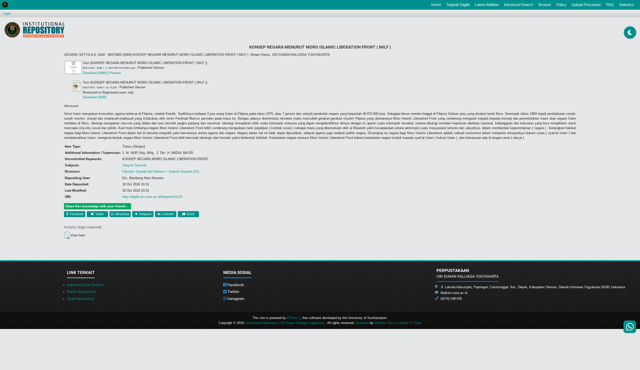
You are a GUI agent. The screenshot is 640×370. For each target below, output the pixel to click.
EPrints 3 (293, 318)
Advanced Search (518, 5)
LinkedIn (167, 214)
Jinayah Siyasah (134, 165)
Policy (561, 5)
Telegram (145, 214)
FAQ (610, 5)
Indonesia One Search (85, 285)
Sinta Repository (80, 298)
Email (190, 214)
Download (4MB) (94, 73)
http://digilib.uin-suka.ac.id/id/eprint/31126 (152, 197)
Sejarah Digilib (458, 5)
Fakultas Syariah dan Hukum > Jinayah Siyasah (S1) (160, 171)
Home (437, 4)
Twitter (99, 214)
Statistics (626, 5)
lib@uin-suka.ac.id (453, 293)
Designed (362, 323)
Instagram (235, 298)
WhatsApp (121, 214)
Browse (544, 5)
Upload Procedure (586, 5)
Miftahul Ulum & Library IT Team (398, 323)
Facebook (76, 214)
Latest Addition (487, 5)
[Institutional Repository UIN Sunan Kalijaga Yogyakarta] (34, 30)
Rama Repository (81, 291)
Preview (115, 73)
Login (7, 13)
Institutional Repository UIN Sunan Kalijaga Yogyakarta (285, 323)
